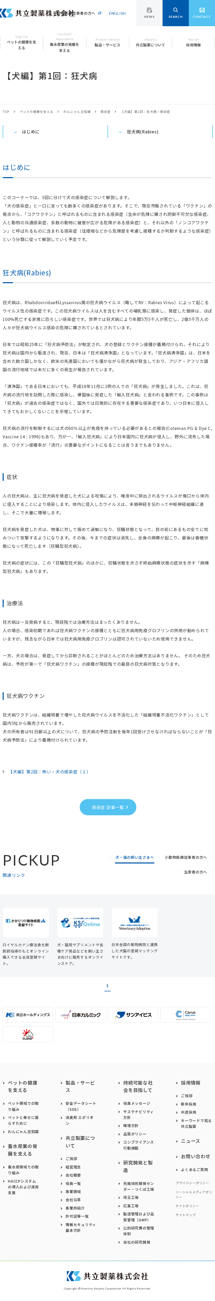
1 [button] (107, 985)
